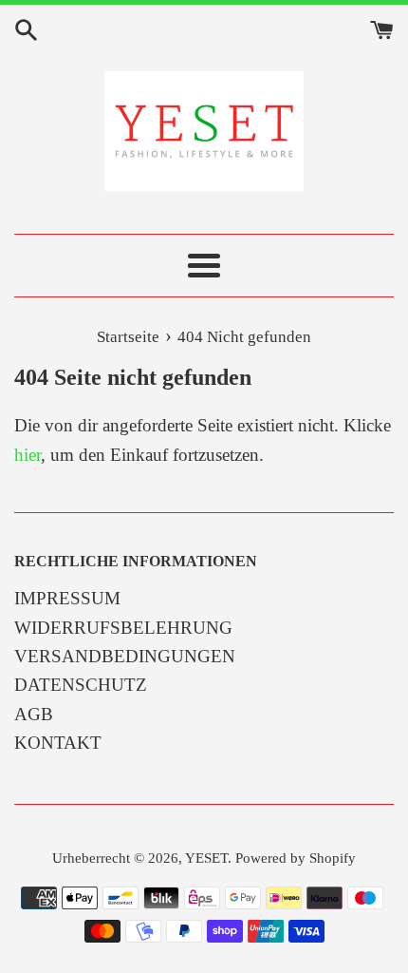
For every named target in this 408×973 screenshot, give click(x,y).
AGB (33, 714)
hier (27, 455)
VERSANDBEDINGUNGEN (124, 656)
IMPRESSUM (67, 598)
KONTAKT (58, 743)
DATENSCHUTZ (80, 685)
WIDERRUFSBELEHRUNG (123, 628)
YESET (206, 857)
